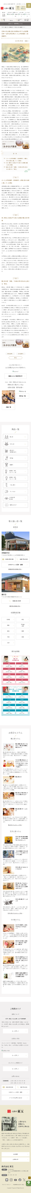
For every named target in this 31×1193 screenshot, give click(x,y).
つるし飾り (12, 485)
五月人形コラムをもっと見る (15, 913)
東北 (23, 619)
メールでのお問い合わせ (15, 1097)
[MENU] (29, 5)
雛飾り (26, 40)
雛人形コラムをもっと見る (15, 825)
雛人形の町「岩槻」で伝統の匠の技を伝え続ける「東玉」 (17, 168)
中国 (8, 637)
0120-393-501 (9, 559)
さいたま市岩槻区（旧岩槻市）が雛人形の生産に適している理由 (17, 159)
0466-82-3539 (17, 601)
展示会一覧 (22, 396)
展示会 (11, 20)
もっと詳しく (15, 1031)
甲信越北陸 (22, 625)
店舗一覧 (4, 20)
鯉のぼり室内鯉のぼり (13, 451)
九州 (8, 642)
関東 (8, 625)
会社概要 (15, 1154)
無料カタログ (13, 505)
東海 (8, 631)
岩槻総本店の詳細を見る (14, 569)
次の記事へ (21, 353)
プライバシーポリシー (6, 1184)
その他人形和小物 (12, 498)
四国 (23, 637)
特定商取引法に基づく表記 (18, 1184)
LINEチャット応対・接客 (15, 564)
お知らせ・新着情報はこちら (15, 23)
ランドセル (12, 491)
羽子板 (11, 458)
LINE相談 (28, 20)
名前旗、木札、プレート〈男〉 (13, 478)
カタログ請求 (20, 20)
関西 (23, 631)
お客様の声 (15, 1159)
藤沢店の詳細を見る (15, 606)
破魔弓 (11, 464)
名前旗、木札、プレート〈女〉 (13, 471)
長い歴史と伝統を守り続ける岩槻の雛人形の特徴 (17, 164)
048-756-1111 (24, 559)
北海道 (8, 619)
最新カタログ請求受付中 (15, 376)
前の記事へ (10, 353)
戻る (15, 357)
